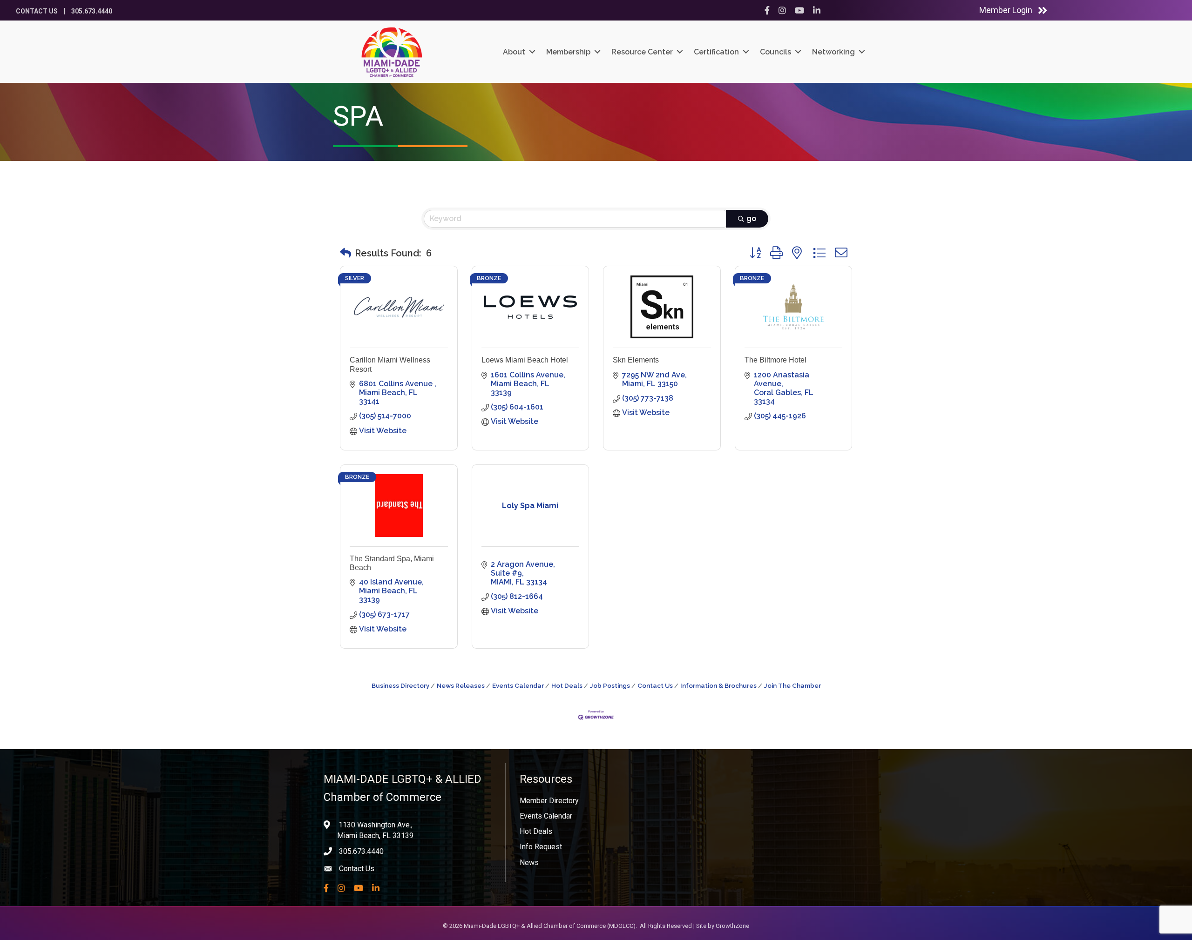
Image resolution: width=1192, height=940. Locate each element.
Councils (775, 51)
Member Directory (549, 800)
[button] (345, 253)
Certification (716, 51)
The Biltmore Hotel (775, 360)
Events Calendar (518, 685)
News (529, 862)
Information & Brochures (718, 685)
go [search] (751, 218)
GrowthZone (732, 925)
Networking (833, 51)
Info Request (541, 846)
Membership (568, 51)
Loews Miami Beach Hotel (524, 360)
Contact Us (37, 11)
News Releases (461, 685)
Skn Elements (636, 360)
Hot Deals (566, 685)
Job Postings (610, 685)
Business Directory (400, 685)
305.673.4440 (91, 11)
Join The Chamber (792, 685)
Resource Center (642, 51)
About (514, 51)
